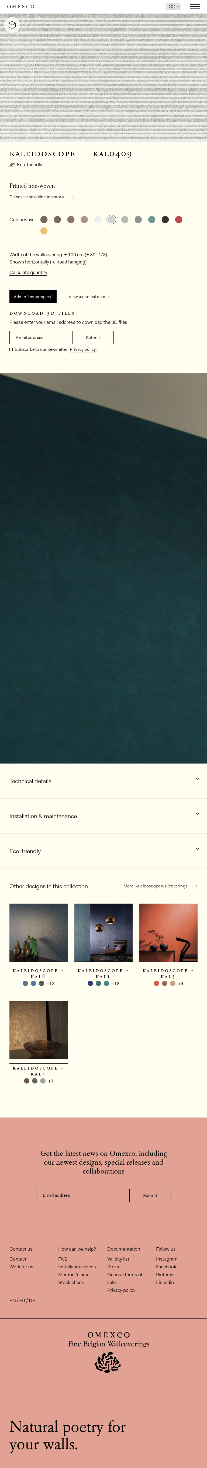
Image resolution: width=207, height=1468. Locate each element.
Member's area (73, 1274)
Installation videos (77, 1267)
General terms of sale (124, 1278)
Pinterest (165, 1274)
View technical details (89, 297)
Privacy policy (121, 1290)
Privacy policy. (83, 349)
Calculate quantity (28, 272)
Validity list (118, 1259)
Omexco (20, 7)
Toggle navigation (195, 6)
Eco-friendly (29, 164)
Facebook (166, 1267)
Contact (17, 1259)
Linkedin (165, 1282)
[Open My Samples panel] (173, 6)
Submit (93, 338)
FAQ (62, 1259)
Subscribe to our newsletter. (41, 349)
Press (113, 1267)
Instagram (167, 1259)
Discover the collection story (36, 197)
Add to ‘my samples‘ (33, 297)
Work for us (21, 1267)
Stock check (71, 1282)
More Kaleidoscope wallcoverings (155, 886)
